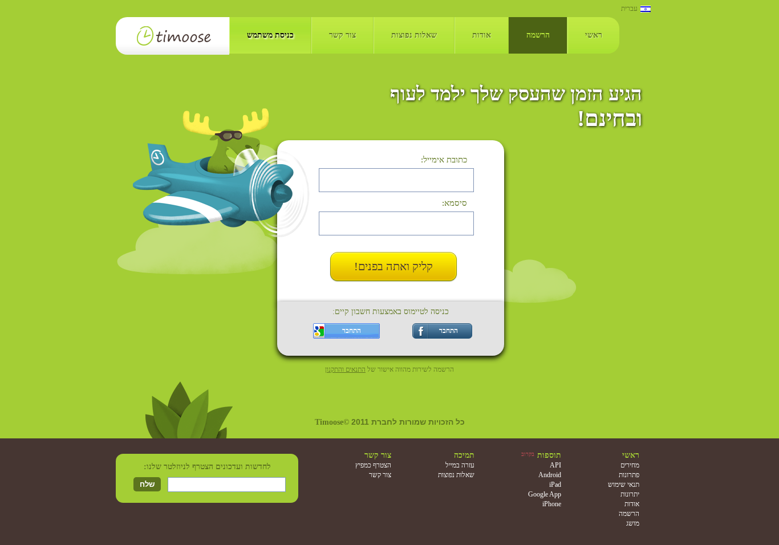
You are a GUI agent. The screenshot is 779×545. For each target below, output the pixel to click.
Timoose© (333, 422)
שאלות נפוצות (414, 35)
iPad (555, 485)
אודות (481, 35)
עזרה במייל (459, 465)
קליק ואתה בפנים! (393, 266)
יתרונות (629, 494)
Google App (544, 494)
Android (549, 475)
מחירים (629, 465)
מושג (632, 523)
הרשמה (538, 35)
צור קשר (342, 35)
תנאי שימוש (623, 485)
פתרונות (629, 475)
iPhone (551, 504)
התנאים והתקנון (345, 369)
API (555, 465)
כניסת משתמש (270, 35)
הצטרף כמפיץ (373, 465)
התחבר (448, 331)
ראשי (593, 35)
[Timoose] (172, 36)
